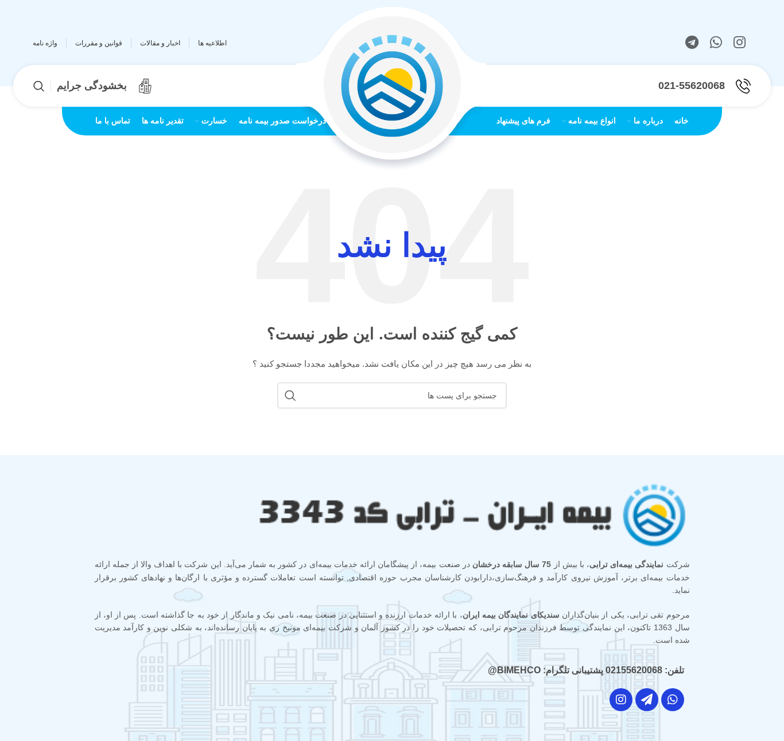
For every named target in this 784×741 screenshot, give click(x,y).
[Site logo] (392, 85)
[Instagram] (621, 699)
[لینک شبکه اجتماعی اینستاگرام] (739, 43)
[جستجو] (39, 86)
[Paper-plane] (646, 699)
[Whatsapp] (672, 699)
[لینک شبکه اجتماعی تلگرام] (692, 43)
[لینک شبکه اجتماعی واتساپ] (716, 43)
